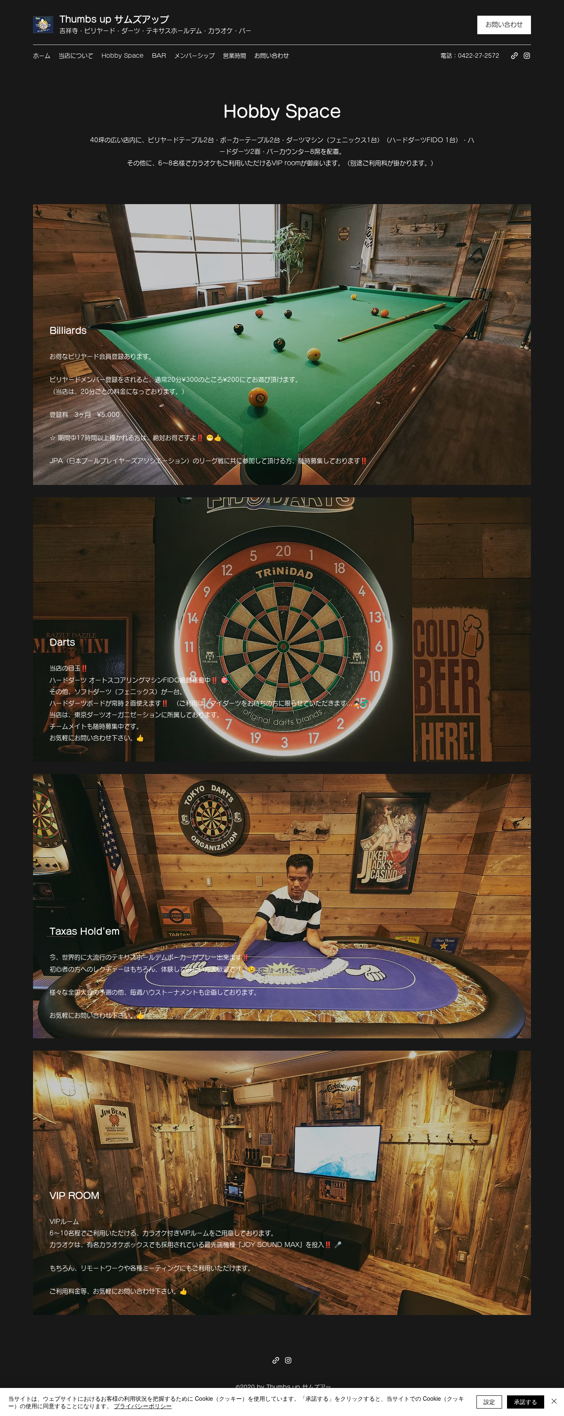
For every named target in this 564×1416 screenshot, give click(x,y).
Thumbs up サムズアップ (114, 19)
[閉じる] (554, 1402)
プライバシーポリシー (143, 1406)
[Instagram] (527, 56)
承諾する (525, 1401)
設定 (489, 1401)
